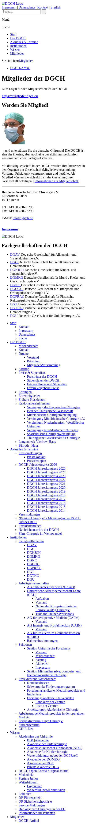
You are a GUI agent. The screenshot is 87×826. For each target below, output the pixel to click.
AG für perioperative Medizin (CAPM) (53, 618)
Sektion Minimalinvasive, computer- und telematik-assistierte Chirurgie (54, 673)
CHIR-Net (26, 729)
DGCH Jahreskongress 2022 (46, 480)
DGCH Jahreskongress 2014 (46, 510)
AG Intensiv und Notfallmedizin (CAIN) (54, 625)
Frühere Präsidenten (32, 399)
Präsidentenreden (30, 526)
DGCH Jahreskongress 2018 (46, 495)
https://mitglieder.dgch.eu (20, 96)
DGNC (15, 285)
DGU (14, 316)
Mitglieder (17, 53)
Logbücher (34, 786)
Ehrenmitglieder (29, 395)
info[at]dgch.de (23, 218)
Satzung (24, 369)
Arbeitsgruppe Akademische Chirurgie (52, 709)
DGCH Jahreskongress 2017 (46, 499)
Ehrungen (25, 392)
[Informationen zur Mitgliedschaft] (56, 181)
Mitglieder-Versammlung (43, 365)
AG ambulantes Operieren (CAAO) (51, 587)
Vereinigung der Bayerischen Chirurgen (53, 407)
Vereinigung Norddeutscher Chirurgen (52, 430)
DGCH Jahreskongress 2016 (46, 503)
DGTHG (16, 308)
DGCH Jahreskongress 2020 (46, 487)
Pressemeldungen (30, 453)
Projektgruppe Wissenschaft (37, 679)
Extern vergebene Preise (43, 388)
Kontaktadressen (38, 683)
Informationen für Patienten (37, 813)
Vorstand (33, 357)
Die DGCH (18, 38)
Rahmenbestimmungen (42, 640)
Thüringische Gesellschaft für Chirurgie (53, 438)
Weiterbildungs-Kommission (46, 790)
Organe (24, 353)
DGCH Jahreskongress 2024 (46, 472)
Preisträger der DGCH (42, 376)
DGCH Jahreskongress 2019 (46, 491)
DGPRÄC (17, 296)
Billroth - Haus (28, 445)
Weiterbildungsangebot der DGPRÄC (52, 755)
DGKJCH (17, 270)
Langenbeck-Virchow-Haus (37, 441)
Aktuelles (41, 663)
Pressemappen (36, 461)
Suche (23, 338)
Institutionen (18, 46)
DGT (14, 304)
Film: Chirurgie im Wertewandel (40, 533)
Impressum (9, 7)
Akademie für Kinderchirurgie (47, 751)
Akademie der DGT (40, 763)
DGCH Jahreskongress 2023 (46, 476)
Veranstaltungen (29, 514)
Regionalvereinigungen (34, 403)
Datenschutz (27, 7)
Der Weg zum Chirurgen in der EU (42, 809)
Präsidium (33, 361)
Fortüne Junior (28, 778)
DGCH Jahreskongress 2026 (38, 464)
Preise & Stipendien (32, 373)
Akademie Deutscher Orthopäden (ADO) (54, 748)
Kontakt (42, 7)
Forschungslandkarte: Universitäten (50, 698)
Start (13, 34)
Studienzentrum (29, 725)
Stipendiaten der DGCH (43, 380)
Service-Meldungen (32, 805)
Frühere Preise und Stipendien (47, 384)
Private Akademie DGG (43, 767)
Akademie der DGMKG (43, 759)
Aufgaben (42, 598)
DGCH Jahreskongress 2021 (46, 484)
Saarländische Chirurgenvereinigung (51, 434)
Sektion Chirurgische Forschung (48, 648)
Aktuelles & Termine (24, 42)
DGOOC (16, 289)
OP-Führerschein (30, 797)
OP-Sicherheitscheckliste (35, 801)
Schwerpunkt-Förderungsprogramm (51, 686)
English (55, 7)
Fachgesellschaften (31, 541)
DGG (14, 262)
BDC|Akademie (38, 740)
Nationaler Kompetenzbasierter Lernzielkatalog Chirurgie (56, 608)
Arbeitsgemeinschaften (34, 583)
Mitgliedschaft (28, 346)
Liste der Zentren (46, 706)
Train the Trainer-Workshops (54, 614)
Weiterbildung (28, 782)
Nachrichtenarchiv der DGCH (39, 529)
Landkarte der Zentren (50, 702)
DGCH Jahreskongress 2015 (46, 506)
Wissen (15, 49)
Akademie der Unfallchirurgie (47, 744)
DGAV (15, 254)
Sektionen (25, 644)
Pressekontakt (36, 457)
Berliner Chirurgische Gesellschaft (50, 411)
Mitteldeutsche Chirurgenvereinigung (52, 415)
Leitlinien (25, 794)
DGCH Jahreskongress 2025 (46, 468)
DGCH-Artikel (20, 68)
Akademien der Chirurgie (36, 736)
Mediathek (26, 774)
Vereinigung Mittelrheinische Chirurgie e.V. (56, 418)
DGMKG (17, 277)
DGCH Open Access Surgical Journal (44, 771)
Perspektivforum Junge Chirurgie (41, 721)
